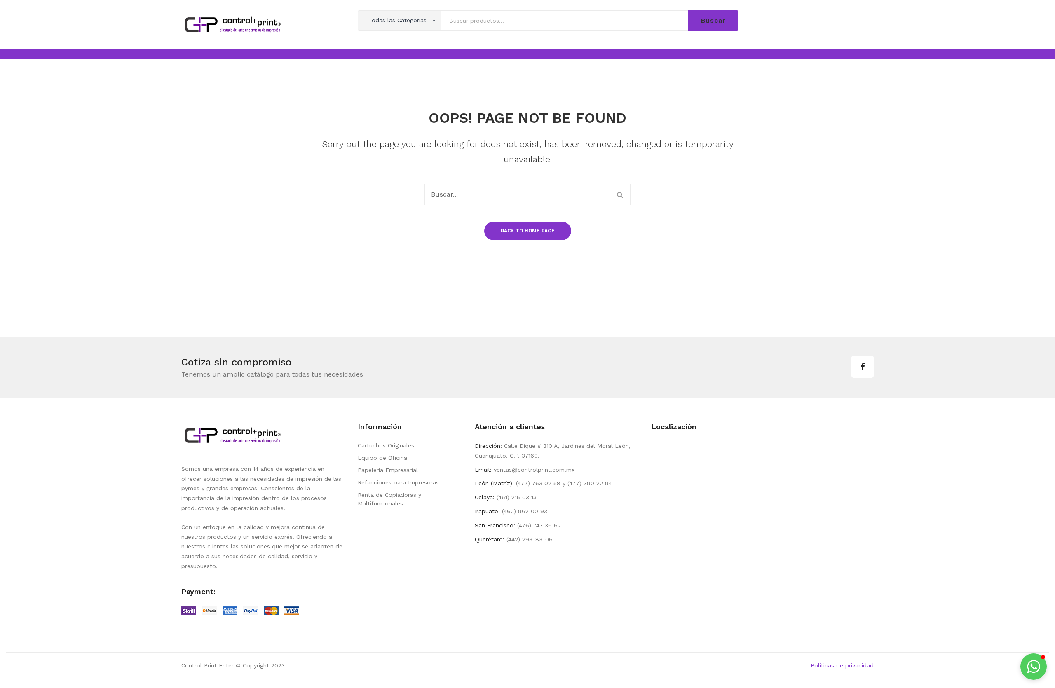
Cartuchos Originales (386, 445)
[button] (1033, 666)
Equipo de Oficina (382, 457)
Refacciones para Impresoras (398, 482)
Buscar (713, 20)
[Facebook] (862, 367)
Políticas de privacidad (842, 665)
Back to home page (528, 231)
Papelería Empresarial (388, 470)
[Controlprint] (232, 24)
